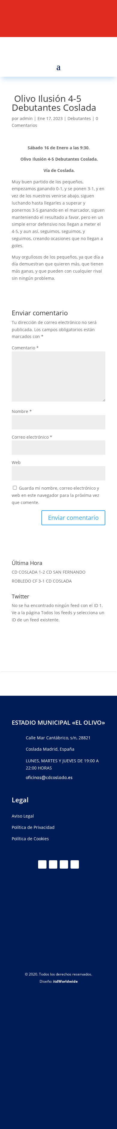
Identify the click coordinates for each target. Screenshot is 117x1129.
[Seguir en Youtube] (74, 864)
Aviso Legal (23, 816)
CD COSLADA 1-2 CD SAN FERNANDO (49, 572)
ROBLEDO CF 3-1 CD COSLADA (42, 581)
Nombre (22, 411)
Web (16, 462)
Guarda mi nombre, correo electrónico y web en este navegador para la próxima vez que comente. (55, 495)
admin (26, 118)
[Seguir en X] (42, 864)
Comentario (25, 348)
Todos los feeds (56, 612)
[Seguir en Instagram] (64, 864)
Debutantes (79, 118)
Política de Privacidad (33, 827)
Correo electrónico (32, 437)
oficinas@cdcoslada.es (49, 777)
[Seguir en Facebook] (53, 864)
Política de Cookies (30, 838)
